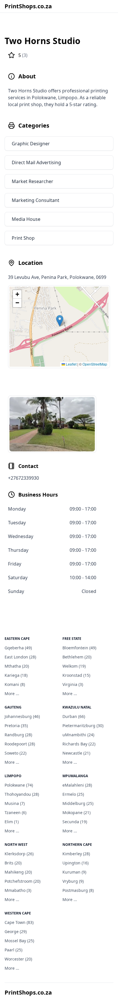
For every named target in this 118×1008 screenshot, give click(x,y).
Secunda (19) (74, 821)
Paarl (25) (13, 950)
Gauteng (13, 707)
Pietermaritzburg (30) (82, 725)
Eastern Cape (17, 638)
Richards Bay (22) (78, 744)
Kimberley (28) (76, 853)
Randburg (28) (18, 734)
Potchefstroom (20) (22, 881)
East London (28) (20, 657)
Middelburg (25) (77, 803)
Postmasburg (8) (78, 890)
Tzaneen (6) (15, 812)
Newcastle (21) (76, 753)
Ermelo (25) (73, 794)
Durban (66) (73, 716)
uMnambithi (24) (78, 734)
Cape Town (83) (19, 922)
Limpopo (13, 775)
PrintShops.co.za (28, 6)
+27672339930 (23, 478)
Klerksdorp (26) (19, 853)
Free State (71, 638)
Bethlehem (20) (76, 657)
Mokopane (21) (76, 812)
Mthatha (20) (17, 666)
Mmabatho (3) (18, 890)
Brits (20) (13, 863)
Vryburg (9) (73, 881)
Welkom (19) (74, 666)
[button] (59, 321)
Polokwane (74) (19, 785)
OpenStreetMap (94, 364)
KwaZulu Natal (76, 707)
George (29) (16, 931)
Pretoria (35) (16, 725)
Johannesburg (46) (22, 716)
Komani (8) (15, 684)
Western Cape (18, 913)
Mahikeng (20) (18, 872)
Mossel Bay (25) (19, 940)
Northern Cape (77, 844)
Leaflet (70, 364)
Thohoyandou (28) (22, 794)
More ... (12, 693)
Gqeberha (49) (18, 647)
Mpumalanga (75, 775)
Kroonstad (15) (76, 675)
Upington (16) (75, 863)
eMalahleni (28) (77, 785)
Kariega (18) (16, 675)
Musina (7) (15, 803)
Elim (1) (12, 821)
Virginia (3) (72, 684)
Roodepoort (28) (20, 744)
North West (16, 844)
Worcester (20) (18, 959)
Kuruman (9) (74, 872)
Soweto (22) (15, 753)
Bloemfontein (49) (79, 647)
